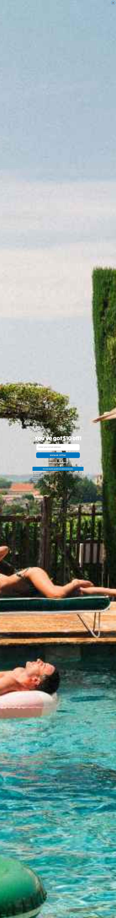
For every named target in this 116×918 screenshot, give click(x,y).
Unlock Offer (58, 455)
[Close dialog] (113, 3)
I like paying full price (58, 462)
